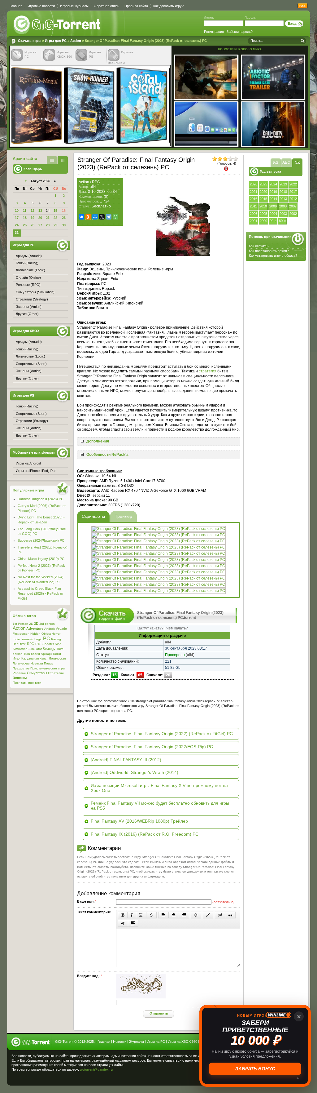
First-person (21, 633)
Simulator (35, 649)
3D (36, 623)
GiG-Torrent (64, 1041)
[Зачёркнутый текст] (151, 915)
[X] (102, 217)
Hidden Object (40, 633)
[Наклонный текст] (131, 915)
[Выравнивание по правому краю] (184, 915)
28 (48, 225)
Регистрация (214, 31)
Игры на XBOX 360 (182, 1041)
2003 (283, 213)
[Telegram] (108, 217)
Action (75, 40)
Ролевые (19, 673)
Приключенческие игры (47, 668)
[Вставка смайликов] (196, 915)
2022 (293, 184)
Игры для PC (56, 40)
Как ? (269, 251)
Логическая (57, 658)
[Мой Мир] (95, 217)
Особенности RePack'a (107, 454)
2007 (293, 206)
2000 (263, 221)
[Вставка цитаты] (230, 915)
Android (49, 628)
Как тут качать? (150, 628)
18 (25, 218)
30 (64, 225)
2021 (253, 191)
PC (46, 638)
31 (17, 232)
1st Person (20, 623)
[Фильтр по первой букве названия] (286, 162)
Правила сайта (136, 6)
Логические (21, 663)
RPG (96, 182)
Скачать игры (57, 25)
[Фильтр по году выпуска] (297, 162)
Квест (44, 658)
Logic (38, 639)
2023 (283, 184)
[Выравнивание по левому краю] (163, 915)
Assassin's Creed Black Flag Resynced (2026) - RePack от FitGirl (40, 593)
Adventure (34, 628)
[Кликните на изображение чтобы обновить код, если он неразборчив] (141, 997)
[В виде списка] (52, 160)
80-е (282, 221)
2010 (263, 206)
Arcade (61, 628)
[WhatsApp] (115, 217)
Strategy (49, 649)
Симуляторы (37, 673)
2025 (263, 184)
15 (55, 210)
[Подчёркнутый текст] (141, 915)
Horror (56, 633)
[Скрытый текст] (220, 915)
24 (17, 225)
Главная (16, 6)
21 (48, 218)
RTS (38, 644)
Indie (16, 639)
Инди (16, 658)
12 (32, 210)
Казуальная (30, 658)
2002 (293, 213)
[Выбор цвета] (208, 915)
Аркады (46, 653)
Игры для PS (23, 395)
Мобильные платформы (33, 452)
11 (24, 210)
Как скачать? (259, 246)
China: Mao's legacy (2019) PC (41, 559)
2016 (253, 199)
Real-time (19, 644)
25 (25, 225)
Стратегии (56, 673)
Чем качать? (177, 628)
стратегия (207, 371)
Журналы (136, 1041)
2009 (273, 206)
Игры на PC (156, 1041)
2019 (273, 191)
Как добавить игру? (168, 6)
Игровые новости (41, 6)
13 (40, 210)
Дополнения (97, 441)
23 (64, 218)
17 (17, 218)
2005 (263, 213)
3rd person (47, 623)
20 (40, 218)
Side (58, 644)
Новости (37, 663)
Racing (56, 639)
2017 (293, 191)
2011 (253, 206)
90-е (273, 221)
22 (55, 218)
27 (40, 225)
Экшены (20, 678)
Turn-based (32, 653)
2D (31, 623)
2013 (283, 199)
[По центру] (173, 915)
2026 (253, 184)
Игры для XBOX (26, 331)
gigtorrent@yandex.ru (96, 1069)
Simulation (20, 649)
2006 (253, 213)
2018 (283, 191)
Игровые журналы (74, 6)
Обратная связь (106, 6)
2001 (253, 221)
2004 (273, 213)
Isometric (27, 639)
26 (32, 225)
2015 (263, 199)
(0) (106, 196)
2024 (273, 184)
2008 (283, 206)
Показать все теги (27, 683)
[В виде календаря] (63, 160)
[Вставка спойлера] (133, 923)
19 (32, 218)
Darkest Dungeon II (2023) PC (40, 499)
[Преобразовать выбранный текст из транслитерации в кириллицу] (123, 923)
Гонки (57, 653)
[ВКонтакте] (81, 217)
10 (17, 210)
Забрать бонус (255, 1068)
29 (55, 225)
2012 (293, 199)
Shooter (48, 644)
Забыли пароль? (240, 31)
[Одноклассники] (88, 217)
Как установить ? (273, 255)
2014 (273, 199)
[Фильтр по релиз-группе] (276, 162)
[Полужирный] (123, 915)
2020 (263, 191)
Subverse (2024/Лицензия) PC (41, 540)
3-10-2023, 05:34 (102, 191)
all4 (93, 186)
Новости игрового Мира (240, 49)
